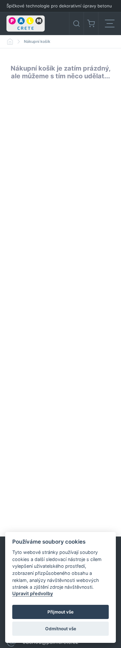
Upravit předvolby (32, 593)
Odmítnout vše (60, 628)
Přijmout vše (60, 611)
